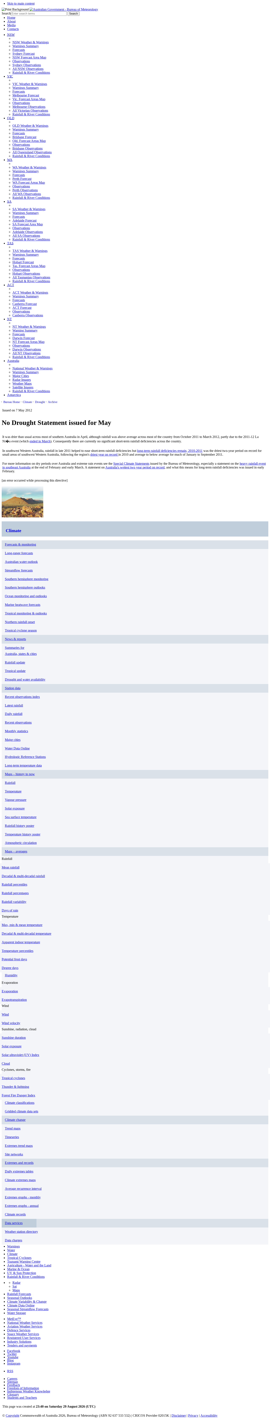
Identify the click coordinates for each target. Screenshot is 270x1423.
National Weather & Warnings (32, 368)
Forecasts (18, 50)
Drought (40, 402)
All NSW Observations (27, 69)
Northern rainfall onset (20, 622)
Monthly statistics (16, 731)
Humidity (11, 975)
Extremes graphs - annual (22, 1205)
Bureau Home (11, 402)
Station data (12, 688)
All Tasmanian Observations (31, 277)
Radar (16, 1282)
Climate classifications (19, 1102)
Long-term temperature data (23, 765)
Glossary (13, 1394)
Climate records (15, 1214)
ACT (10, 285)
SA (9, 201)
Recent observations (18, 722)
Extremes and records (19, 1163)
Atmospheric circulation (21, 843)
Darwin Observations (26, 349)
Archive (52, 402)
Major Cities (20, 376)
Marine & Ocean (18, 1269)
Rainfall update (15, 662)
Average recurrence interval (23, 1188)
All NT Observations (26, 353)
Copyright (12, 1415)
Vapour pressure (15, 800)
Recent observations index (22, 697)
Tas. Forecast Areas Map (28, 266)
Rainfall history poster (19, 825)
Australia (13, 361)
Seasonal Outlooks (19, 1298)
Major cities (12, 740)
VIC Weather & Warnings (29, 84)
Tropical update (15, 671)
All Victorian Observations (30, 110)
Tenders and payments (22, 1345)
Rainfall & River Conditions (31, 72)
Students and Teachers (22, 1397)
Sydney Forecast (23, 53)
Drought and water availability (25, 679)
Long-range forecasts (19, 553)
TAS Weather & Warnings (29, 251)
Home (11, 17)
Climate (27, 402)
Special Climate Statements (131, 463)
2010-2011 (194, 450)
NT (9, 319)
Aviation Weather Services (24, 1326)
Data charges (13, 1240)
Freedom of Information (23, 1388)
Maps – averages (16, 851)
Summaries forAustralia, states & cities (21, 651)
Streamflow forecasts (19, 570)
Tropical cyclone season (21, 630)
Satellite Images (22, 387)
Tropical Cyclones (19, 1258)
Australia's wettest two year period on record (135, 467)
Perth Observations (25, 190)
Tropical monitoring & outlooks (26, 613)
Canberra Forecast (24, 304)
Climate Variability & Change (27, 1301)
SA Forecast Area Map (27, 224)
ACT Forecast (21, 307)
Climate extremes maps (20, 1180)
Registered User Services (23, 1338)
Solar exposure (15, 808)
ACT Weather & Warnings (30, 292)
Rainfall (10, 782)
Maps (16, 1290)
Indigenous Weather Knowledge (28, 1391)
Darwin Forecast (23, 338)
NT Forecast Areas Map (28, 342)
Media (11, 25)
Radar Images (21, 380)
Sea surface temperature (20, 817)
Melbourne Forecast (25, 95)
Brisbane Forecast (24, 137)
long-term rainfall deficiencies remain (161, 450)
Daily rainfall (13, 714)
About (11, 21)
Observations (21, 61)
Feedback (13, 1385)
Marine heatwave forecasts (22, 604)
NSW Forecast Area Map (29, 57)
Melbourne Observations (28, 106)
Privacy (193, 1415)
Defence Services (18, 1330)
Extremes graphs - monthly (23, 1197)
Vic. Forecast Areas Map (28, 99)
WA (9, 160)
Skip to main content (21, 3)
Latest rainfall (14, 705)
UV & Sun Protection (21, 1273)
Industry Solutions (19, 1341)
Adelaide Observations (27, 232)
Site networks (14, 1154)
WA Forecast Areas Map (28, 182)
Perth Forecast (21, 179)
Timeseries (12, 1137)
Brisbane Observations (27, 148)
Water (11, 1250)
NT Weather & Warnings (29, 326)
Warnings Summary (25, 46)
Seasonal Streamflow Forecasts (28, 1309)
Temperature (13, 791)
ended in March (40, 441)
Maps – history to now (20, 774)
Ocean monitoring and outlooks (26, 596)
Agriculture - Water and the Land (29, 1265)
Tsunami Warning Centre (23, 1261)
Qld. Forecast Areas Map (29, 141)
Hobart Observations (26, 273)
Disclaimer (178, 1415)
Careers (12, 1378)
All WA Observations (26, 194)
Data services (14, 1223)
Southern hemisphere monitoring (26, 579)
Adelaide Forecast (24, 220)
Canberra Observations (27, 315)
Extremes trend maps (19, 1145)
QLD (10, 118)
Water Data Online (17, 748)
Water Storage (16, 1313)
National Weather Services (24, 1322)
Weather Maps (22, 383)
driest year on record (104, 454)
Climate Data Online (21, 1305)
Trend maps (12, 1128)
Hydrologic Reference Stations (25, 757)
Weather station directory (21, 1231)
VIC (10, 76)
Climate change (15, 1120)
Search (6, 13)
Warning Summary (25, 330)
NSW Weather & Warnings (30, 42)
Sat (14, 1286)
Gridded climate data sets (21, 1111)
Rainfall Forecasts (19, 1294)
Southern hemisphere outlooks (25, 587)
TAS (10, 243)
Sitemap (12, 1382)
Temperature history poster (22, 834)
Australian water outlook (21, 562)
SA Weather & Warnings (28, 209)
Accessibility (208, 1415)
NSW (11, 34)
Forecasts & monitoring (20, 544)
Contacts (13, 29)
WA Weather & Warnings (29, 167)
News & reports (15, 639)
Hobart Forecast (23, 262)
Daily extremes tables (19, 1171)
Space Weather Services (23, 1334)
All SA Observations (26, 235)
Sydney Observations (26, 65)
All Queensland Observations (32, 152)
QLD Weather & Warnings (30, 125)
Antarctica (14, 395)
